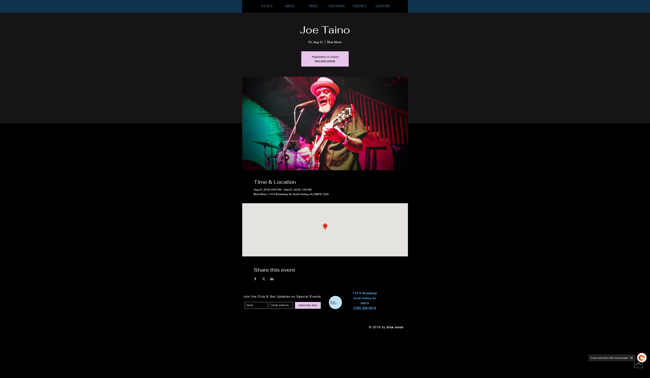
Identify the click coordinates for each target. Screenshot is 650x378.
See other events (325, 60)
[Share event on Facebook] (255, 279)
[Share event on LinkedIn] (272, 279)
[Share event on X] (263, 279)
